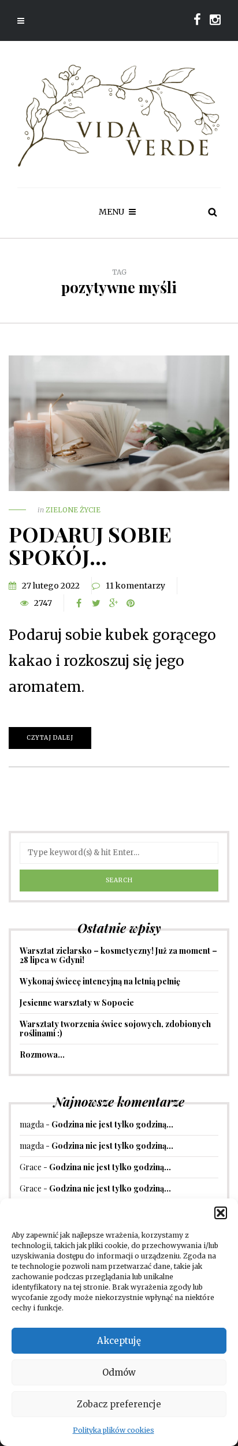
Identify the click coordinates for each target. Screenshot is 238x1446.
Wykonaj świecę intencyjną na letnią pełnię (100, 981)
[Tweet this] (96, 603)
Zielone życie (73, 509)
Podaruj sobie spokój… (90, 545)
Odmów (119, 1372)
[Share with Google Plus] (113, 603)
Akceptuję (119, 1340)
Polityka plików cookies (113, 1430)
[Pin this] (130, 603)
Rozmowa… (42, 1054)
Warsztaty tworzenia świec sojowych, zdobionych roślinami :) (115, 1028)
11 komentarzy (135, 585)
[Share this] (78, 603)
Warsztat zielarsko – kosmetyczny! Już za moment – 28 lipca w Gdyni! (118, 955)
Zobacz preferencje (119, 1404)
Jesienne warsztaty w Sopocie (77, 1002)
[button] (220, 1213)
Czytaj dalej (50, 737)
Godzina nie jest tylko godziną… (112, 1124)
